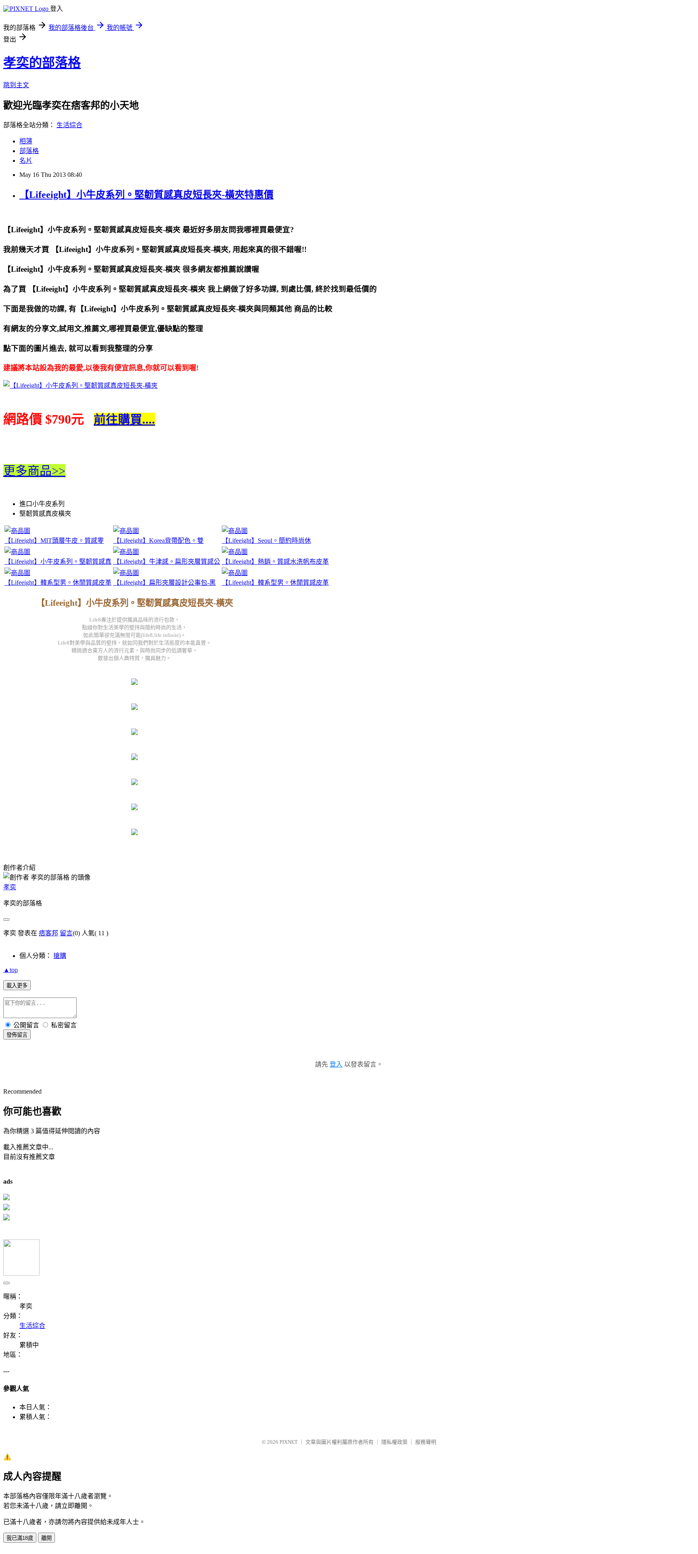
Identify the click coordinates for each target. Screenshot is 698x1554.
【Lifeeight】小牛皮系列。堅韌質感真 (57, 561)
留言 (66, 933)
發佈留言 (16, 1035)
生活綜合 (69, 125)
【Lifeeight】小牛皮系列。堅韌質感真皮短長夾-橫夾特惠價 (146, 194)
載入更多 (16, 986)
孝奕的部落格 (42, 62)
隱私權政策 (394, 1442)
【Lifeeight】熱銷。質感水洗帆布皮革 (275, 561)
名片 (25, 160)
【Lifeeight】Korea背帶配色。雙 (158, 540)
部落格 (29, 150)
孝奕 (9, 887)
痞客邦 (48, 933)
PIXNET (289, 1442)
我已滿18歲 (19, 1538)
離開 (46, 1538)
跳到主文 (16, 85)
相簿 (25, 141)
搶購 (59, 955)
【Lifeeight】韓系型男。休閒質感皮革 (57, 582)
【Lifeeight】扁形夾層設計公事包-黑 (164, 582)
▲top (10, 969)
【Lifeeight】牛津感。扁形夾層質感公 (166, 561)
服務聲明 (425, 1442)
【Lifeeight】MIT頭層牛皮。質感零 (54, 540)
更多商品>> (34, 470)
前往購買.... (124, 419)
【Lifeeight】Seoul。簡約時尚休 (266, 540)
